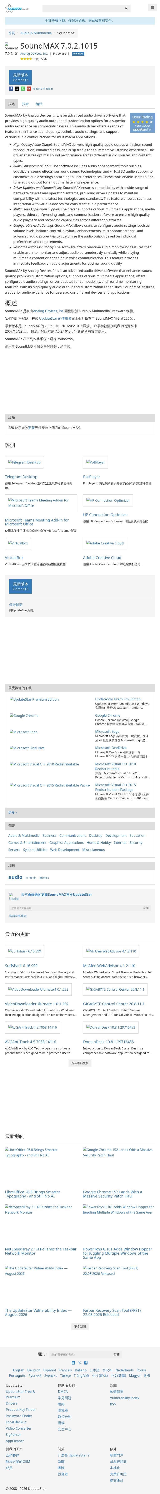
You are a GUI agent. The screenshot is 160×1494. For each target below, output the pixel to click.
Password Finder (19, 1416)
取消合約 (64, 1416)
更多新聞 (80, 1326)
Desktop (95, 835)
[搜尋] (126, 8)
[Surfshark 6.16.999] (24, 951)
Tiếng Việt (81, 1375)
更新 (31, 427)
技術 (25, 104)
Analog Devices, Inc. (34, 53)
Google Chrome (107, 715)
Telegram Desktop (21, 476)
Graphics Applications (66, 842)
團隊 (61, 1467)
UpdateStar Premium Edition (118, 699)
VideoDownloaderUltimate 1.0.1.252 (37, 1003)
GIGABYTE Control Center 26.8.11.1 (114, 1003)
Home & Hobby (99, 842)
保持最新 (15, 604)
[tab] (12, 104)
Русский (35, 1375)
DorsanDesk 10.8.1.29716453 (108, 1041)
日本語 (95, 1370)
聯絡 (61, 1404)
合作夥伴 (12, 1455)
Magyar (135, 1375)
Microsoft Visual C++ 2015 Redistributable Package (115, 787)
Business (49, 835)
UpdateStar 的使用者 (55, 318)
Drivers (11, 1403)
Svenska (50, 1375)
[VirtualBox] (18, 543)
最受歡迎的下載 (20, 688)
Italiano (81, 1370)
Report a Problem (42, 88)
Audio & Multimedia (24, 835)
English (18, 1370)
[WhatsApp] (23, 88)
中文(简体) (100, 1375)
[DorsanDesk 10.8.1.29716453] (110, 1027)
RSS (113, 1404)
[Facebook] (11, 88)
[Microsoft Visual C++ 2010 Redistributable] (45, 764)
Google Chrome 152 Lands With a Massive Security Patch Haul (112, 1194)
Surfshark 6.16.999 (21, 965)
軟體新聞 (116, 1391)
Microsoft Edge (107, 731)
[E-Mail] (29, 88)
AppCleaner (15, 1441)
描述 (11, 104)
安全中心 (64, 1429)
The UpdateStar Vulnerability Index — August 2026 (38, 1312)
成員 (9, 1467)
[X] (17, 88)
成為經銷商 (118, 1461)
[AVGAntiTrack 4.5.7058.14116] (32, 1027)
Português (17, 1375)
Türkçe (65, 1375)
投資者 (63, 1474)
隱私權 (63, 1410)
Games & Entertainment (27, 842)
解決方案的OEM (18, 1461)
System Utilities (35, 849)
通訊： (43, 1354)
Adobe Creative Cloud (102, 557)
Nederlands (124, 1370)
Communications (72, 835)
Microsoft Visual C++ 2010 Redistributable (115, 766)
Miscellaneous (93, 849)
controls (30, 878)
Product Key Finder (21, 1409)
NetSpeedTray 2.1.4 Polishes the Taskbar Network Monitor (40, 1251)
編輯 (39, 104)
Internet (120, 842)
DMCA (63, 1391)
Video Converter (18, 1428)
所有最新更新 (80, 1063)
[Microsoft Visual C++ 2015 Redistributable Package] (50, 785)
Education (137, 835)
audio (15, 876)
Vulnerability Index (124, 1398)
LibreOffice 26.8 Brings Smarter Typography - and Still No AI (32, 1194)
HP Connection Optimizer (105, 514)
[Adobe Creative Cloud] (105, 543)
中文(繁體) (118, 1375)
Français (65, 1370)
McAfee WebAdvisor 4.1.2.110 (109, 965)
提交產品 (116, 1480)
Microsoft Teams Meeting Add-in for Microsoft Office (37, 522)
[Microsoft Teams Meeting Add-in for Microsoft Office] (41, 502)
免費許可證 (118, 1474)
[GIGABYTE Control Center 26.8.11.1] (115, 989)
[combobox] (82, 8)
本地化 (115, 1467)
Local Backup (16, 1422)
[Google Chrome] (25, 715)
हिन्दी (147, 1375)
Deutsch (33, 1370)
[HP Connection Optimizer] (108, 500)
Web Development (64, 849)
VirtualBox (14, 557)
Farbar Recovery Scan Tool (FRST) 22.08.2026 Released (112, 1312)
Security (136, 842)
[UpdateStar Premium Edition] (35, 699)
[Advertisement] (80, 380)
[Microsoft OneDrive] (28, 747)
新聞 (61, 1461)
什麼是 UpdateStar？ (74, 1455)
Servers (14, 849)
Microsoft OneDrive (110, 747)
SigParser (13, 1434)
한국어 (107, 1370)
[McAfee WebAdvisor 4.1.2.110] (111, 951)
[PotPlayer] (95, 462)
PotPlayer (91, 476)
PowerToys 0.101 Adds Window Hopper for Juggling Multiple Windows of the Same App (117, 1253)
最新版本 (20, 77)
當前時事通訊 (18, 916)
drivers (44, 878)
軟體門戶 (116, 1455)
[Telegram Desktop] (24, 462)
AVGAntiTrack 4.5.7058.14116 (30, 1041)
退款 (61, 1423)
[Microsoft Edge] (24, 731)
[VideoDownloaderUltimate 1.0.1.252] (38, 989)
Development (116, 835)
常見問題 (64, 1398)
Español (49, 1370)
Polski (141, 1370)
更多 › (12, 812)
